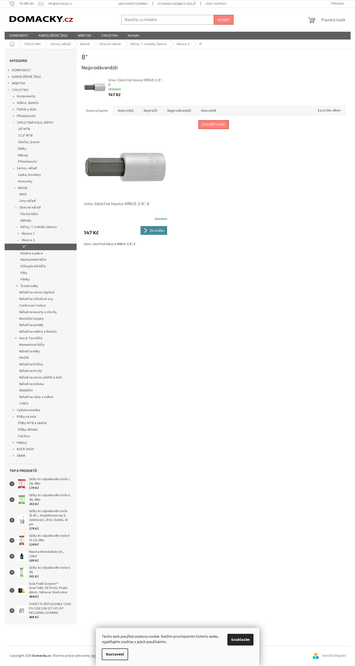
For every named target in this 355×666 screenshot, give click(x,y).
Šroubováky (29, 286)
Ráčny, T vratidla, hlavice (38, 227)
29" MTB (24, 129)
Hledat (224, 20)
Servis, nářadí (27, 168)
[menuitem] (19, 36)
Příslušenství (26, 116)
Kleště (24, 357)
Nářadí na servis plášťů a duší (40, 377)
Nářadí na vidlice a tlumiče (38, 331)
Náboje (23, 155)
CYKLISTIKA (20, 90)
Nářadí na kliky (29, 351)
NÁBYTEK (18, 83)
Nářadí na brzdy (30, 370)
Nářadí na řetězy (31, 364)
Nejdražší (150, 110)
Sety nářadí (27, 201)
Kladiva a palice (31, 253)
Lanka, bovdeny (29, 174)
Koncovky (25, 181)
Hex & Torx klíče (30, 338)
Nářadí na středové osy (36, 299)
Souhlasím (240, 639)
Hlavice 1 (28, 233)
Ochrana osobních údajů (177, 4)
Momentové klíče (31, 344)
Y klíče (24, 403)
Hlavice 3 (28, 240)
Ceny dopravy (216, 4)
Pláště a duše (27, 109)
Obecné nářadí (30, 207)
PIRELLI (22, 442)
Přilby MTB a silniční (32, 423)
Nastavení (115, 654)
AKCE (23, 194)
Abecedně (208, 110)
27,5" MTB (25, 135)
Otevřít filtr (213, 124)
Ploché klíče (29, 214)
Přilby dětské (28, 429)
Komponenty (26, 96)
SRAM (21, 455)
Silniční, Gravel (28, 142)
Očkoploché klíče (33, 266)
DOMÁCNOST (21, 70)
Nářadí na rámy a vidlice (36, 397)
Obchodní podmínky (133, 4)
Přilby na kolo (26, 416)
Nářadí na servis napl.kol (36, 292)
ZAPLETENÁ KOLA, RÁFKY (35, 122)
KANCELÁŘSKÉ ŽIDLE (26, 76)
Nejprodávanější (179, 110)
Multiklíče (26, 390)
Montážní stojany (31, 318)
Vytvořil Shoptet (334, 655)
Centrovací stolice (32, 305)
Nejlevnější (126, 110)
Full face (24, 436)
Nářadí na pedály (31, 325)
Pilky (23, 272)
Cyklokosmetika (28, 410)
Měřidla (25, 220)
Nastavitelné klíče (33, 259)
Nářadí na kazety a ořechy (38, 312)
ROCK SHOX (25, 449)
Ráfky (22, 148)
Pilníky (25, 279)
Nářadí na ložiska (31, 384)
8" (24, 246)
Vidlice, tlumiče (28, 102)
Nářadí (22, 188)
